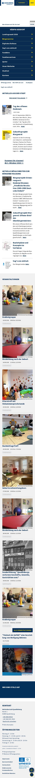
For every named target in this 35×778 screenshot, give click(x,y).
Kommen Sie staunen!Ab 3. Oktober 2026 (14, 161)
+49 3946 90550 (7, 717)
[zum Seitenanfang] (32, 775)
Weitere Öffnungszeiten (12, 754)
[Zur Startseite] (7, 3)
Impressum (5, 759)
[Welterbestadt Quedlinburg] (17, 715)
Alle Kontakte (8, 725)
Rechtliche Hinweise (8, 773)
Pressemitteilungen (17, 98)
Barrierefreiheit (7, 762)
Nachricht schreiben (9, 721)
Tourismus (21, 2)
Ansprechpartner (9, 752)
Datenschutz (6, 765)
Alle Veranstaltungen (22, 630)
